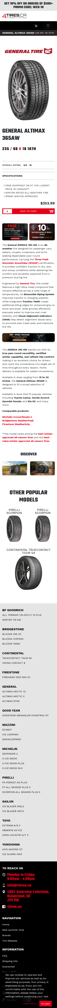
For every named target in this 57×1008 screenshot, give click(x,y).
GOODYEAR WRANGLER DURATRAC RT (25, 715)
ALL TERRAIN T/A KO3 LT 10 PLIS (21, 615)
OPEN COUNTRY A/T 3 (15, 835)
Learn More (30, 1003)
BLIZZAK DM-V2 (11, 634)
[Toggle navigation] (48, 26)
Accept (45, 1003)
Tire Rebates (9, 940)
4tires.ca (14, 907)
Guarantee (8, 966)
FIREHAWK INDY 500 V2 (16, 677)
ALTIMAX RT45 (10, 701)
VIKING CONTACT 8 (13, 662)
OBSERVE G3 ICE (12, 830)
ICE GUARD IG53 (12, 854)
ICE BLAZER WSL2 (13, 806)
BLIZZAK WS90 (11, 643)
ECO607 (7, 729)
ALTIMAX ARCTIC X (13, 696)
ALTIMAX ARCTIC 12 (14, 691)
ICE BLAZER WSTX (13, 811)
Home (5, 924)
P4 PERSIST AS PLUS (14, 782)
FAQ (4, 955)
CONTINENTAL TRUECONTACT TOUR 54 (29, 551)
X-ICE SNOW (9, 758)
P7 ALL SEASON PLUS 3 (16, 787)
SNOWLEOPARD (11, 739)
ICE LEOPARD (10, 734)
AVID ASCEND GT (12, 849)
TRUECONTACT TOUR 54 (17, 658)
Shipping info (10, 961)
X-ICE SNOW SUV (12, 768)
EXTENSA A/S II (11, 825)
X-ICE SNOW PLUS (13, 763)
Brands (6, 935)
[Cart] (36, 25)
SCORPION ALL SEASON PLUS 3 (21, 792)
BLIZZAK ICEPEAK (13, 638)
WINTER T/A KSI (11, 619)
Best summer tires (13, 929)
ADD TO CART (28, 211)
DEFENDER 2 (10, 753)
